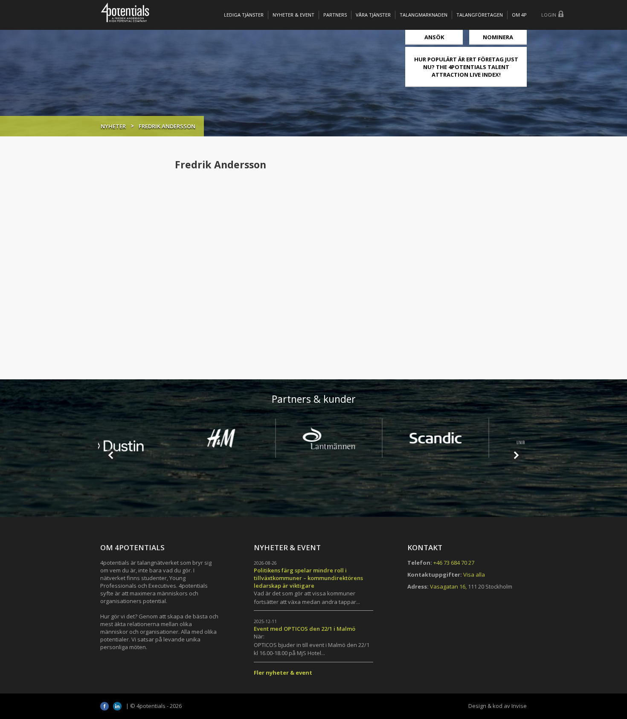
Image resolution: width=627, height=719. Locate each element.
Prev (111, 455)
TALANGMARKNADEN (423, 15)
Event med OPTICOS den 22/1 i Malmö (304, 628)
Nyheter (113, 126)
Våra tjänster (373, 15)
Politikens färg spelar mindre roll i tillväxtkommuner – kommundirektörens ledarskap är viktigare (308, 577)
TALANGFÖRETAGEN (479, 15)
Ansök (434, 37)
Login (548, 15)
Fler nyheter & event (283, 672)
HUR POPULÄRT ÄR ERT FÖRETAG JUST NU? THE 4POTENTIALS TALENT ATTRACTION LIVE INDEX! (466, 66)
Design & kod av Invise (497, 706)
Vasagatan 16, (448, 586)
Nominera (498, 37)
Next (515, 455)
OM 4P (519, 15)
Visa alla (474, 574)
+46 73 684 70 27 (453, 562)
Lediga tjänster (244, 15)
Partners (335, 15)
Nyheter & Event (293, 15)
